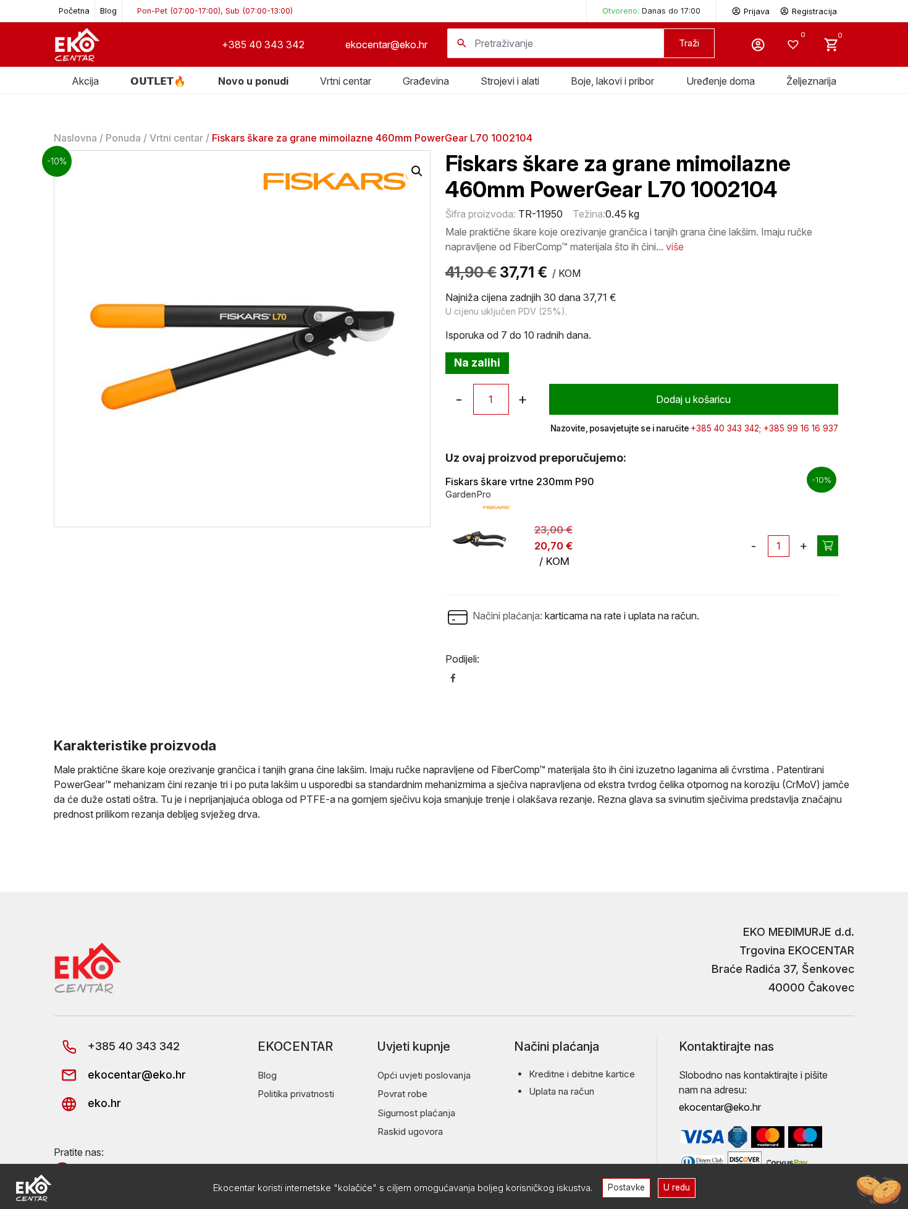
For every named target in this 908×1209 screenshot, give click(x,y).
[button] (417, 171)
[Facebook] (453, 677)
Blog (108, 10)
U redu (676, 1187)
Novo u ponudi (253, 81)
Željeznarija (811, 81)
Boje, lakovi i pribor (612, 81)
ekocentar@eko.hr (386, 44)
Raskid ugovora (410, 1131)
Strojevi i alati (510, 81)
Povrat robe (402, 1094)
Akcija (85, 81)
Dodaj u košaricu (693, 399)
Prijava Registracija (790, 11)
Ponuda (123, 138)
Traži (689, 43)
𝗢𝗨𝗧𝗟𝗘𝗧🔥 (158, 81)
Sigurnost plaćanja (416, 1113)
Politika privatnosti (296, 1094)
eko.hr (103, 1103)
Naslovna (75, 138)
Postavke (626, 1187)
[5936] (827, 545)
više (675, 246)
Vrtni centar (345, 81)
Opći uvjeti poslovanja (424, 1075)
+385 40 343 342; (726, 428)
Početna (74, 10)
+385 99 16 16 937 (800, 428)
